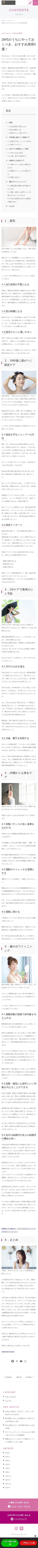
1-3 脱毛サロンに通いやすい (17, 133)
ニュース (8, 1400)
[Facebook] (13, 1361)
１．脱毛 (9, 122)
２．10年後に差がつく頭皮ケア (18, 137)
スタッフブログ (17, 33)
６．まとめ (10, 206)
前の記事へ (9, 1377)
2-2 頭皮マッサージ (14, 144)
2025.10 (8, 1484)
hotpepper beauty (8, 1352)
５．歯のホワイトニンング (16, 181)
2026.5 (7, 1457)
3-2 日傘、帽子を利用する (16, 156)
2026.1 (7, 1472)
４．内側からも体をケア (15, 160)
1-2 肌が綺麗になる (14, 130)
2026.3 (7, 1464)
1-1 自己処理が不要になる (16, 126)
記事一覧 (19, 1377)
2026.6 (7, 1453)
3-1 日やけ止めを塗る (15, 153)
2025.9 (7, 1487)
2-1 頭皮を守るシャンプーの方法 (19, 141)
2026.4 (7, 1460)
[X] (17, 1361)
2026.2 (7, 1468)
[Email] (21, 1361)
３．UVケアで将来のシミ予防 (17, 149)
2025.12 (8, 1476)
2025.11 (8, 1480)
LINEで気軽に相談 (9, 1541)
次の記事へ (29, 1377)
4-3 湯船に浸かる (13, 177)
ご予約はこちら (27, 1543)
